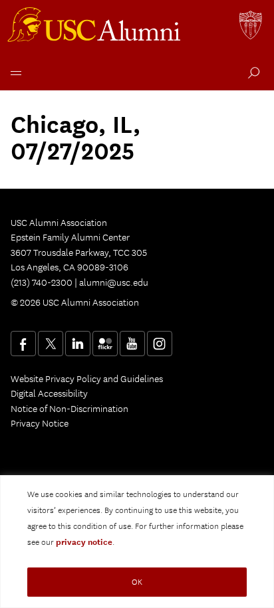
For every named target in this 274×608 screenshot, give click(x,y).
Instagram (159, 343)
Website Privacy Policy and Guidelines (87, 379)
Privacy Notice (39, 423)
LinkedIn (77, 343)
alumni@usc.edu (113, 282)
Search (251, 74)
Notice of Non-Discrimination (69, 409)
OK (137, 582)
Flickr (105, 343)
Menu (13, 71)
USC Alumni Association (96, 26)
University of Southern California (251, 27)
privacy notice (84, 542)
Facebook (23, 343)
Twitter (50, 343)
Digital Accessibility (49, 393)
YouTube (132, 343)
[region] (137, 541)
